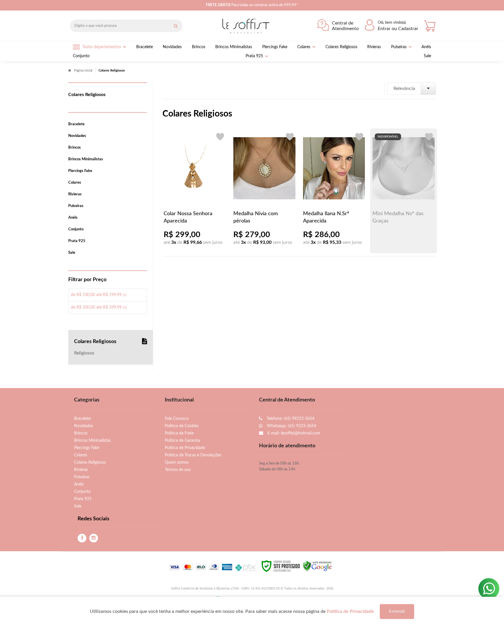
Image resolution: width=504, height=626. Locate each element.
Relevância (404, 88)
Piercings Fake (86, 448)
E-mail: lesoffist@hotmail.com (293, 433)
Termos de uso (178, 469)
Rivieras (81, 469)
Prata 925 (83, 499)
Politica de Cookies (182, 426)
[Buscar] (175, 26)
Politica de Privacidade (185, 448)
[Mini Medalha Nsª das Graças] (403, 190)
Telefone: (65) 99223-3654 (289, 418)
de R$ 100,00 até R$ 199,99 (99, 295)
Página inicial (83, 70)
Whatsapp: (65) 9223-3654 (291, 426)
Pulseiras (82, 477)
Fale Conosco (177, 418)
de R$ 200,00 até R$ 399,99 (99, 307)
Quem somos (177, 462)
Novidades (83, 426)
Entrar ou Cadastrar (398, 28)
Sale (77, 506)
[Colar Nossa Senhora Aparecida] (194, 190)
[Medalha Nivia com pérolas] (264, 190)
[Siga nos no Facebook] (82, 538)
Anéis (79, 484)
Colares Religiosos (90, 462)
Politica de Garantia (182, 440)
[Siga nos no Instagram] (93, 538)
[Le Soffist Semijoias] (247, 26)
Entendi (397, 611)
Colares (80, 455)
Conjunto (82, 491)
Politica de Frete (179, 433)
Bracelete (82, 418)
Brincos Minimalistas (92, 440)
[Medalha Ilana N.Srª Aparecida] (334, 190)
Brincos (81, 433)
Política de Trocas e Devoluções (193, 455)
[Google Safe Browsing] (317, 566)
